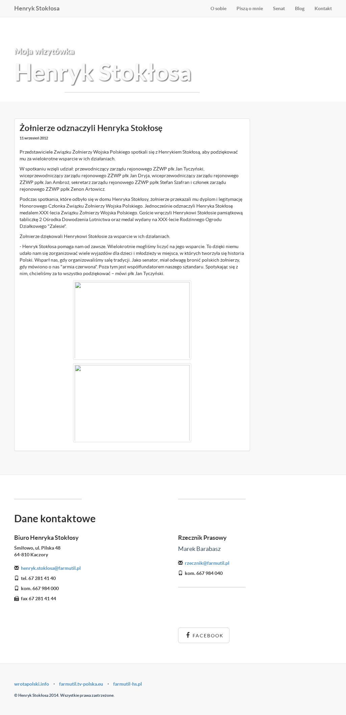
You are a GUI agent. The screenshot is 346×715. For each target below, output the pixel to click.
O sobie (218, 8)
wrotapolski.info (31, 684)
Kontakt (323, 8)
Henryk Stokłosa (36, 8)
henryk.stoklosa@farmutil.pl (51, 568)
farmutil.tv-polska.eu (81, 684)
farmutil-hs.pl (127, 684)
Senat (279, 8)
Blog (299, 8)
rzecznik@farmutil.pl (207, 563)
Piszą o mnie (250, 8)
